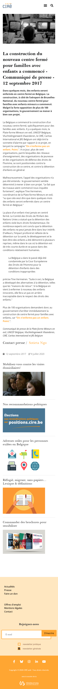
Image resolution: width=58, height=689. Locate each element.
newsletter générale (31, 648)
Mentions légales (13, 608)
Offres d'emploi (12, 604)
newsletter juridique (31, 644)
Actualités (9, 586)
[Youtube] (44, 661)
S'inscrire (49, 633)
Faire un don (11, 593)
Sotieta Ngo (38, 343)
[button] (45, 5)
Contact (8, 611)
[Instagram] (29, 661)
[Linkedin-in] (36, 661)
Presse (7, 590)
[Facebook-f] (14, 661)
